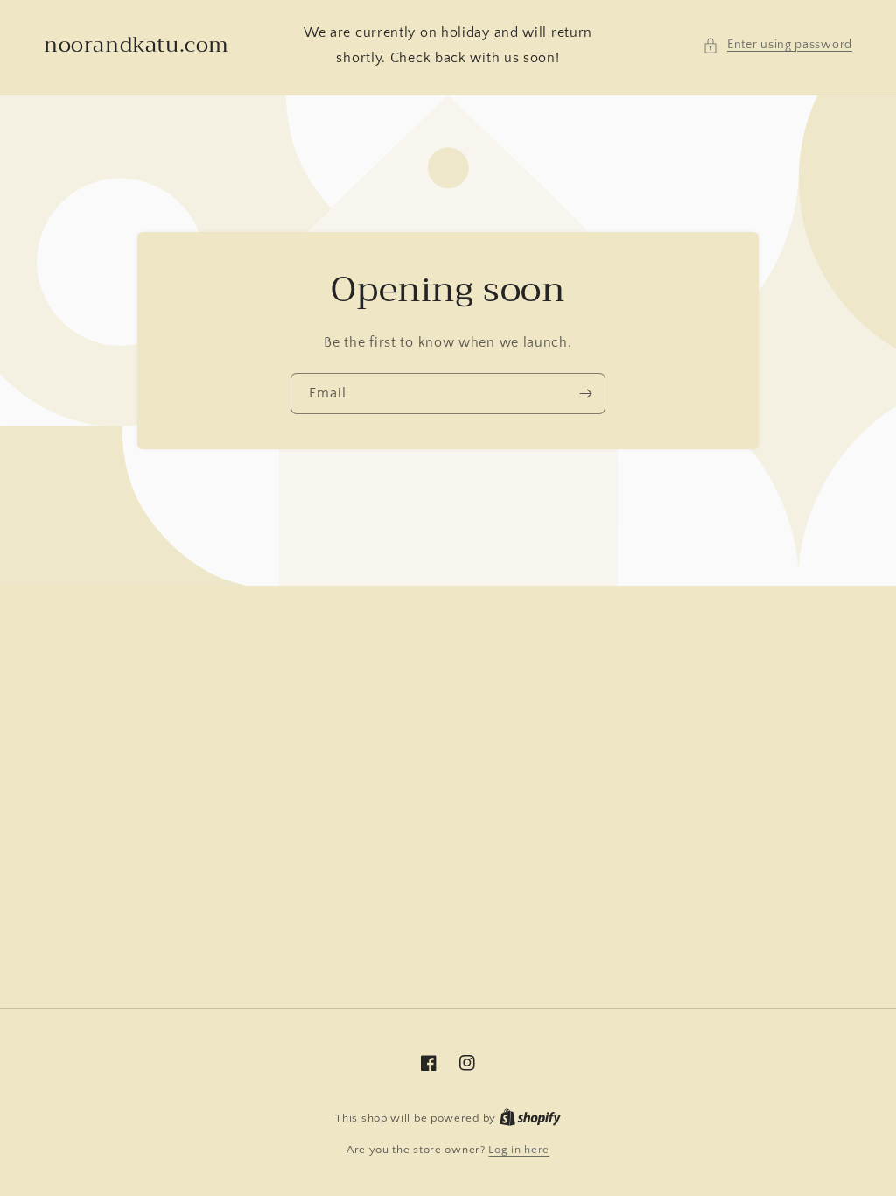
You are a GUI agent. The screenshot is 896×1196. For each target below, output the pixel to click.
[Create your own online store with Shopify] (530, 1118)
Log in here (519, 1149)
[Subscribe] (585, 393)
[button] (777, 45)
